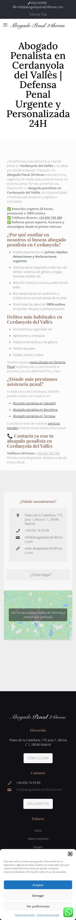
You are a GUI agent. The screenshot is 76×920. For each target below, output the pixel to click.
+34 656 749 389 (50, 218)
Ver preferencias (38, 906)
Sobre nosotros (38, 839)
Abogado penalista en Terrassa (34, 416)
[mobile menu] (5, 24)
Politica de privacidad (48, 915)
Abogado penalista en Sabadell (34, 403)
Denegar (38, 896)
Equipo (38, 847)
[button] (70, 854)
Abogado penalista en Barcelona (35, 410)
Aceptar (38, 885)
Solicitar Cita (38, 14)
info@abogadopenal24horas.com (40, 7)
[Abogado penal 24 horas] (38, 24)
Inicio (38, 830)
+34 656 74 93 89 (37, 530)
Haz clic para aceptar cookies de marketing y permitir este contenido (38, 615)
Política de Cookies (25, 915)
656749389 (39, 3)
